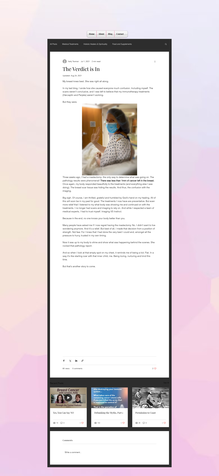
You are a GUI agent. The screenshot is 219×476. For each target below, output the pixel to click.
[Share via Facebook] (64, 360)
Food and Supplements (122, 44)
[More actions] (154, 61)
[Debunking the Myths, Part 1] (109, 398)
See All (166, 383)
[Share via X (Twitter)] (70, 360)
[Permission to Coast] (150, 398)
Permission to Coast (145, 412)
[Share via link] (82, 360)
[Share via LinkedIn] (76, 360)
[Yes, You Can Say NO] (68, 398)
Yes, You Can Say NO (63, 412)
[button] (166, 44)
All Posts (53, 44)
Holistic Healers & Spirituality (95, 44)
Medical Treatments (70, 44)
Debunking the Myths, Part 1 (108, 412)
